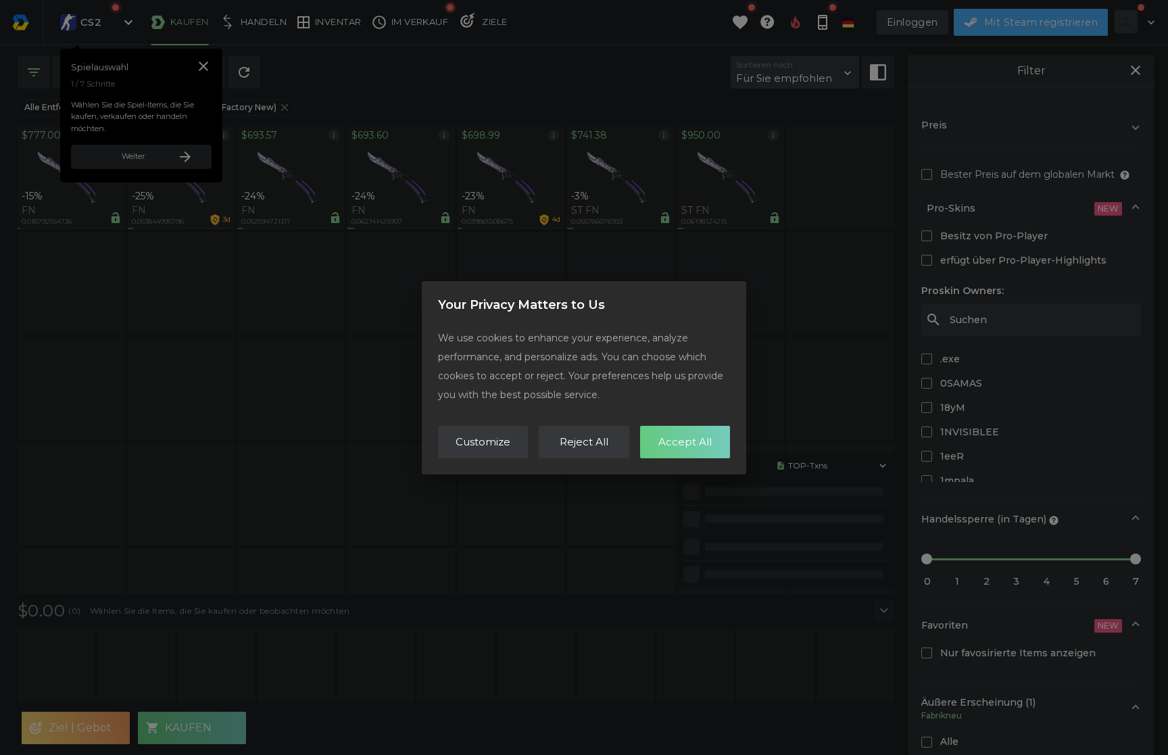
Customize (483, 441)
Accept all (685, 441)
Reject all (584, 441)
